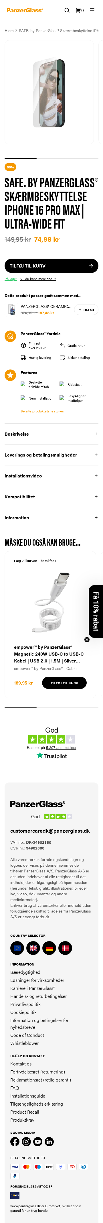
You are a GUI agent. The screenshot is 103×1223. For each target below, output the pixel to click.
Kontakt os (20, 1063)
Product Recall (24, 1111)
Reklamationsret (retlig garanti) (40, 1079)
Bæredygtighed (25, 972)
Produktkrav (22, 1119)
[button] (96, 611)
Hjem (9, 30)
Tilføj (88, 309)
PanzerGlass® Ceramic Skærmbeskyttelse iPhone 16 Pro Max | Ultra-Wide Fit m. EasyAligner (44, 306)
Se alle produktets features (42, 411)
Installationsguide (27, 1095)
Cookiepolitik (23, 1012)
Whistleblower (24, 1043)
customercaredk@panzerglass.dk (50, 830)
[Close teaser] (87, 639)
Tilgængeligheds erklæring (36, 1103)
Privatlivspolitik (25, 1004)
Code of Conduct (27, 1035)
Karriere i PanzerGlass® (32, 988)
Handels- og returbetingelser (38, 996)
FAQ (14, 1087)
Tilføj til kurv (64, 682)
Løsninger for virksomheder (37, 980)
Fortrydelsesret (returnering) (37, 1071)
